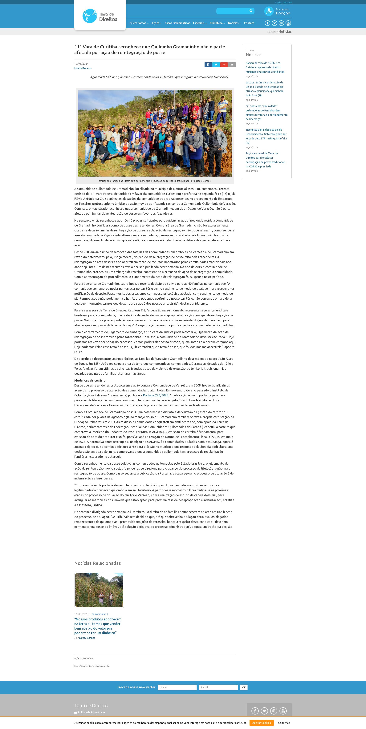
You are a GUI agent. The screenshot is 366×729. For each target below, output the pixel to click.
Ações (156, 23)
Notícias (233, 23)
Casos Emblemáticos (177, 23)
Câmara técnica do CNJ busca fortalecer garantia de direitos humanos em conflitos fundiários (265, 67)
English (278, 2)
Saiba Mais (284, 722)
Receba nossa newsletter (137, 687)
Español (288, 2)
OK (244, 687)
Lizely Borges (83, 68)
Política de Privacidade (91, 712)
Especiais (199, 23)
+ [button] (107, 613)
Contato (249, 23)
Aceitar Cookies (261, 722)
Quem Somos (138, 23)
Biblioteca (216, 23)
